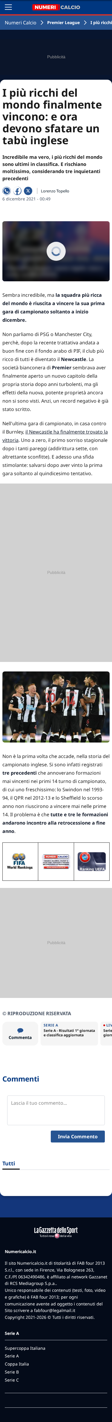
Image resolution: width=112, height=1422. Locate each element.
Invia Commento (78, 1136)
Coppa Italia (17, 1364)
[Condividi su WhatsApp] (6, 191)
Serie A (12, 1356)
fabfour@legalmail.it (54, 1310)
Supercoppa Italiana (25, 1348)
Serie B (12, 1372)
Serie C (12, 1380)
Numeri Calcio (20, 22)
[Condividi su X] (28, 191)
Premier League (63, 22)
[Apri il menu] (8, 7)
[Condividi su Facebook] (17, 191)
